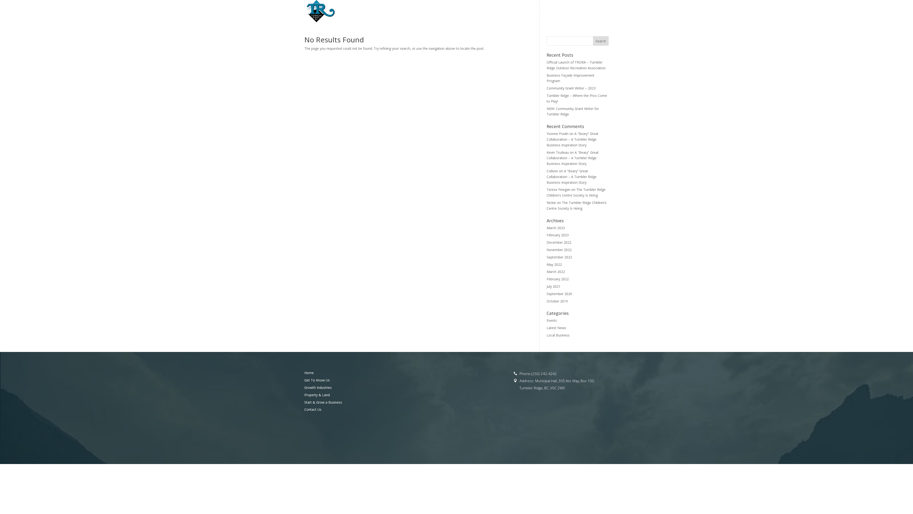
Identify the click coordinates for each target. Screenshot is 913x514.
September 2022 (559, 257)
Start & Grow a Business (554, 11)
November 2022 (559, 249)
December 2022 (559, 242)
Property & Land (505, 11)
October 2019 (557, 301)
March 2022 (556, 271)
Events (552, 320)
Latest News (556, 328)
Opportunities (465, 11)
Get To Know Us (426, 11)
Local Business (558, 335)
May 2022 (554, 264)
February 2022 (558, 279)
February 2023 (558, 235)
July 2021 (553, 286)
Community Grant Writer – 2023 (571, 88)
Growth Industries (318, 387)
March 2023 (556, 228)
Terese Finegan (558, 189)
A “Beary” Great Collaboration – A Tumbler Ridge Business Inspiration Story (572, 139)
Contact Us (598, 11)
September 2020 (559, 294)
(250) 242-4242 (544, 373)
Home (401, 11)
